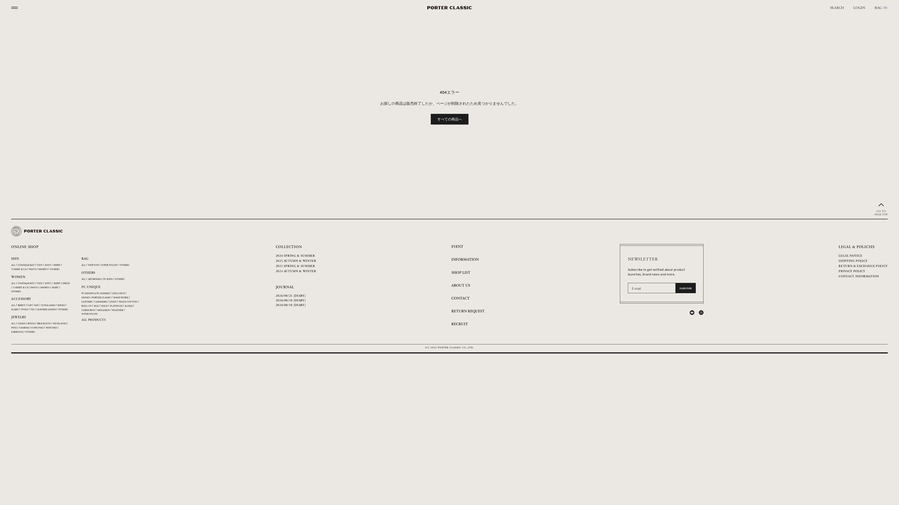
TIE (32, 309)
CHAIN (22, 323)
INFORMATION (465, 259)
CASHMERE (100, 301)
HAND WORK (120, 297)
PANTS (32, 269)
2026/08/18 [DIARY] (291, 301)
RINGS (31, 323)
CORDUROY (88, 310)
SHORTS (43, 269)
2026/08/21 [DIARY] (291, 296)
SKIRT (55, 287)
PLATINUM (116, 306)
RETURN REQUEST (468, 311)
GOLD (104, 306)
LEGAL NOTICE (850, 256)
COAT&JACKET (26, 265)
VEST (40, 265)
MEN (15, 259)
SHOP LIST (460, 272)
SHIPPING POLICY (853, 261)
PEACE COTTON (128, 301)
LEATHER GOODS (46, 309)
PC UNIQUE (90, 287)
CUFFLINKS (37, 327)
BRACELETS (43, 323)
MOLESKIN (103, 310)
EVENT (457, 246)
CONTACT (460, 298)
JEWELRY (18, 317)
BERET (21, 305)
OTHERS (54, 269)
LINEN (113, 301)
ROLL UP (86, 306)
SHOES (61, 305)
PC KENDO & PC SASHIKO (95, 293)
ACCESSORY (21, 299)
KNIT (48, 265)
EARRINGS (17, 332)
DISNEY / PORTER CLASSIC (96, 297)
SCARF (14, 309)
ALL (13, 265)
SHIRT (56, 265)
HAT (36, 305)
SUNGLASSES (48, 305)
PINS (14, 327)
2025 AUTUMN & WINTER (296, 261)
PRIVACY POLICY (852, 271)
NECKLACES (59, 323)
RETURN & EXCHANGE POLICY (863, 266)
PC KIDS (107, 279)
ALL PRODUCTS (93, 320)
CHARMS (24, 327)
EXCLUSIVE (118, 293)
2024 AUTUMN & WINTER (296, 271)
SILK (96, 306)
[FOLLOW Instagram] (701, 312)
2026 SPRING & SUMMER (295, 256)
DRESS (66, 283)
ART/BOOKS (94, 279)
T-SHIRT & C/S (19, 269)
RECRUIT (459, 324)
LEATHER (86, 301)
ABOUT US (460, 285)
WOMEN (18, 277)
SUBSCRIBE (685, 288)
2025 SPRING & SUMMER (295, 266)
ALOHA (129, 306)
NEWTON (93, 265)
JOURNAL (285, 287)
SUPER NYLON (109, 265)
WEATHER (117, 310)
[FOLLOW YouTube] (692, 312)
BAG (84, 259)
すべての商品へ (449, 118)
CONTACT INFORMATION (859, 276)
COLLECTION (289, 247)
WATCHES (51, 327)
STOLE (24, 309)
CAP (29, 305)
